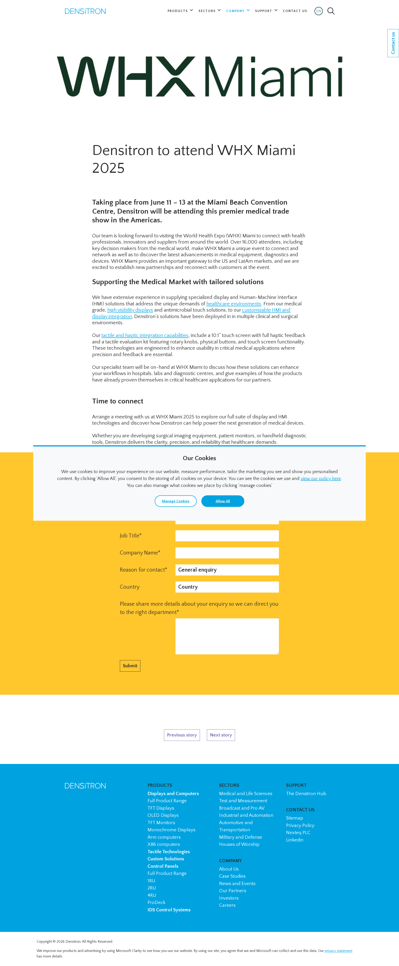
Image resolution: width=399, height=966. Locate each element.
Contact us (393, 43)
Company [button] (236, 11)
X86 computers (164, 844)
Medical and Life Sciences (245, 793)
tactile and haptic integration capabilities (144, 335)
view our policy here (321, 478)
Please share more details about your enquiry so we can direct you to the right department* (199, 608)
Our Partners (232, 890)
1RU (151, 880)
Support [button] (264, 11)
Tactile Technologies (169, 851)
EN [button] (319, 12)
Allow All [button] (223, 501)
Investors (229, 898)
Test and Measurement (243, 800)
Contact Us (295, 11)
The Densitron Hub (306, 793)
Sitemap (294, 818)
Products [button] (178, 11)
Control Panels (163, 866)
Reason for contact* (143, 570)
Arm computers (164, 837)
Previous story (182, 735)
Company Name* (140, 553)
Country (129, 587)
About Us (229, 869)
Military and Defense (240, 837)
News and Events (237, 883)
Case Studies (232, 876)
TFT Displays (161, 808)
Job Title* (131, 536)
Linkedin (294, 840)
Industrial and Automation (246, 815)
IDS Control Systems (169, 909)
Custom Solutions (166, 859)
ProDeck (156, 902)
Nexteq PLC (298, 832)
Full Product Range (167, 800)
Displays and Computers (173, 793)
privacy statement (338, 951)
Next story (221, 735)
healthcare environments (233, 304)
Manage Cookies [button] (175, 501)
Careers (227, 905)
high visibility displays (130, 310)
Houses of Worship (239, 844)
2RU (152, 888)
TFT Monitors (161, 822)
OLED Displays (163, 815)
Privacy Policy (300, 825)
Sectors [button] (208, 11)
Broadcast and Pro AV (242, 808)
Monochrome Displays (171, 829)
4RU (152, 895)
